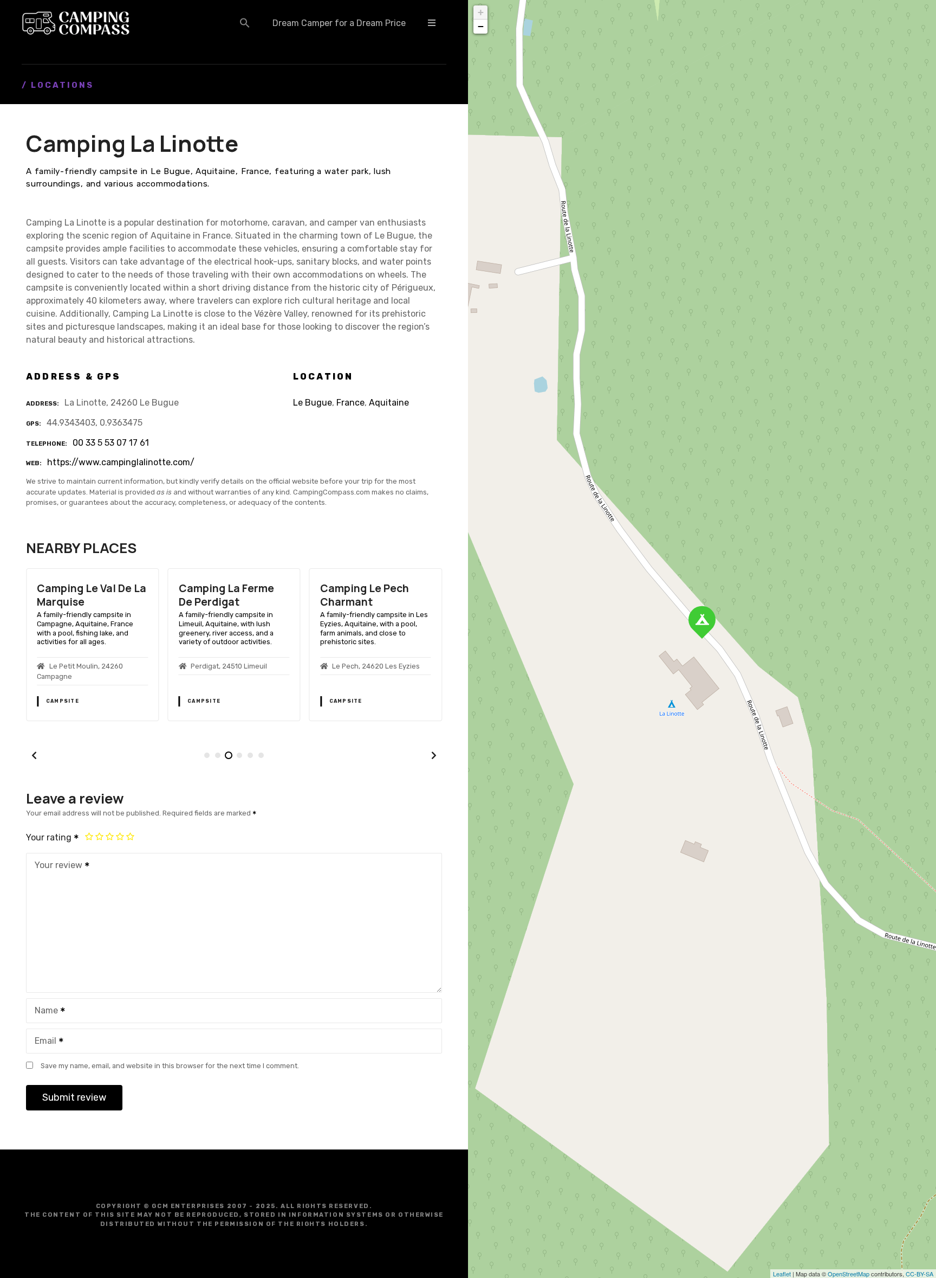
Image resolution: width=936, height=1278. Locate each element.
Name (43, 1011)
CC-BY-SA (919, 1273)
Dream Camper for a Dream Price (339, 23)
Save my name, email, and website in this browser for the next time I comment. (170, 1066)
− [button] (481, 26)
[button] (245, 23)
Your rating (50, 837)
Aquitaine (389, 402)
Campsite (62, 701)
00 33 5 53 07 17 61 (111, 443)
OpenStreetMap (848, 1273)
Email (42, 1042)
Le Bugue (312, 402)
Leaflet (782, 1273)
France (350, 402)
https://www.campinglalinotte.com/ (120, 462)
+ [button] (481, 12)
